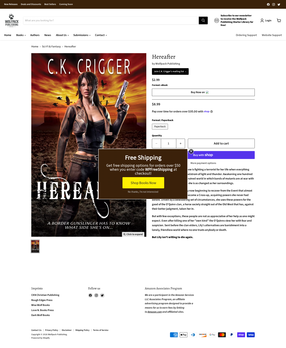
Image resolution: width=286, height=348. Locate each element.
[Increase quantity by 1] (180, 143)
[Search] (203, 20)
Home (7, 35)
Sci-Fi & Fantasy (51, 46)
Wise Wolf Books (40, 305)
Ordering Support (246, 35)
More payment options (203, 163)
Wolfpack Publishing (167, 64)
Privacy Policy (51, 330)
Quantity (157, 135)
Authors (34, 35)
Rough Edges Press (41, 300)
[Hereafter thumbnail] (35, 246)
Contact (100, 35)
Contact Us (36, 330)
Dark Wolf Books (40, 315)
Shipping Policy (82, 330)
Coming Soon (66, 4)
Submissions (81, 35)
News (47, 35)
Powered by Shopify (40, 337)
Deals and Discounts (31, 4)
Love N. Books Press (42, 310)
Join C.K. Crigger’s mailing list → (170, 71)
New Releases (11, 4)
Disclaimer (67, 330)
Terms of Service (100, 330)
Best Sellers (50, 4)
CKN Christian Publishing (45, 295)
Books (20, 35)
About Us (61, 35)
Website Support (272, 35)
